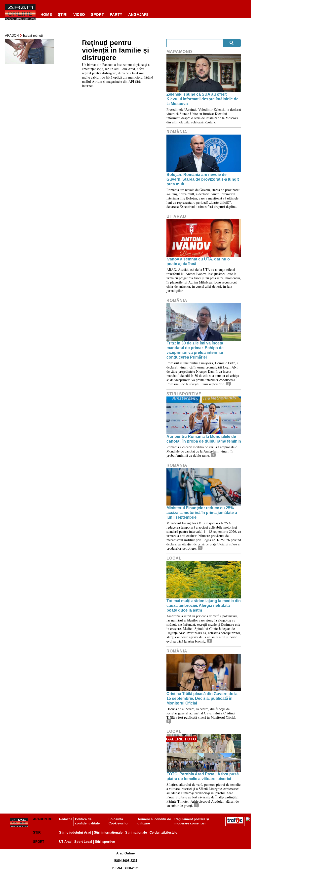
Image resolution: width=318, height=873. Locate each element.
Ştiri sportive (183, 394)
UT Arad (176, 216)
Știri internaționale (108, 832)
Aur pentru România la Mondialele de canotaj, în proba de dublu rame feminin (203, 438)
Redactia (65, 819)
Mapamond (179, 52)
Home (46, 14)
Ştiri (62, 14)
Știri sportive (105, 842)
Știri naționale (136, 832)
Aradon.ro (42, 819)
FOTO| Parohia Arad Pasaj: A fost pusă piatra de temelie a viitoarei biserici (202, 776)
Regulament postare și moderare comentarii (191, 821)
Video (79, 14)
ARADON (12, 35)
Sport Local (83, 842)
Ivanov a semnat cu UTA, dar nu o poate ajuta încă (198, 261)
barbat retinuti (33, 35)
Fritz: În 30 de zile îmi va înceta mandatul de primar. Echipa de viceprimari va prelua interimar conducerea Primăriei (195, 350)
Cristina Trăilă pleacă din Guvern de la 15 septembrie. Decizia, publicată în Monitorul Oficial (202, 698)
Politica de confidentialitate (87, 821)
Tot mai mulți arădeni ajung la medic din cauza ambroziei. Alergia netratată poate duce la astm (203, 605)
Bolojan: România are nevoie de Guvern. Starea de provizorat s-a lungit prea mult (202, 179)
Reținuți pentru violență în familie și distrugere (115, 50)
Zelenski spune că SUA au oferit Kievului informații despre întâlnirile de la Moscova (202, 99)
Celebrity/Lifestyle (163, 832)
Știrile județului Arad (75, 832)
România (176, 132)
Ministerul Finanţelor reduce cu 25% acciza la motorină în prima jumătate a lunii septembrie (201, 512)
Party (116, 14)
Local (174, 558)
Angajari (138, 14)
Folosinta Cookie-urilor (119, 821)
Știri (37, 832)
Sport (97, 14)
